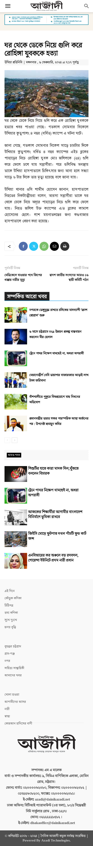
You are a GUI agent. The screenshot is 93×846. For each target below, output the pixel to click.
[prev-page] (7, 440)
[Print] (64, 246)
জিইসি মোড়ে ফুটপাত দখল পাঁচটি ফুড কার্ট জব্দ (57, 536)
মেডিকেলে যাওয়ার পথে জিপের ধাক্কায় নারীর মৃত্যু (23, 277)
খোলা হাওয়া (12, 694)
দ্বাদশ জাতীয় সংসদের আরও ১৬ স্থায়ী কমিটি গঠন (69, 277)
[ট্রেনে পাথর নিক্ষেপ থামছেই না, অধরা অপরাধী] (16, 358)
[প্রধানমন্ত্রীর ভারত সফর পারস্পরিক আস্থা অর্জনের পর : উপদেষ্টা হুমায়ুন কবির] (16, 423)
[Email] (54, 246)
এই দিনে (10, 591)
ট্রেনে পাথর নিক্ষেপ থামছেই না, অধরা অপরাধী (56, 353)
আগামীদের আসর (15, 701)
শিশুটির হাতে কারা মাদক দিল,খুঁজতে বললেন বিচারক (53, 471)
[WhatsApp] (44, 246)
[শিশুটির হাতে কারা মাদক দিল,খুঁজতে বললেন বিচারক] (16, 474)
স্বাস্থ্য (7, 716)
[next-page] (14, 440)
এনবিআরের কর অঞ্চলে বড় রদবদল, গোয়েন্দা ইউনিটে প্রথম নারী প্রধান (53, 558)
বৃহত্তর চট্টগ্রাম (13, 646)
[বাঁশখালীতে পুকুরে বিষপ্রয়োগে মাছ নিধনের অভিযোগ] (16, 402)
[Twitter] (33, 246)
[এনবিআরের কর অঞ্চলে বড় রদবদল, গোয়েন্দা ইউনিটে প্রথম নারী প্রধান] (16, 561)
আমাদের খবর (13, 675)
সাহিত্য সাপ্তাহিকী (14, 668)
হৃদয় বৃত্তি (10, 627)
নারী (7, 709)
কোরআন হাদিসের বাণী (18, 723)
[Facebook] (23, 246)
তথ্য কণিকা (11, 612)
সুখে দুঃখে (11, 620)
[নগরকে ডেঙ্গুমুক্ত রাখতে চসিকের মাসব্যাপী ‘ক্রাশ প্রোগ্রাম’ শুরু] (16, 315)
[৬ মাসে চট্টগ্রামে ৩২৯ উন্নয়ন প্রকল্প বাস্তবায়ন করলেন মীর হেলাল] (16, 336)
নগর (7, 661)
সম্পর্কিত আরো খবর (27, 296)
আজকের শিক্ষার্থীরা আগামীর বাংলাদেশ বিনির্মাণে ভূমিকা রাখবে (55, 514)
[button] (7, 6)
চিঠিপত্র (9, 605)
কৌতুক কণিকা (13, 598)
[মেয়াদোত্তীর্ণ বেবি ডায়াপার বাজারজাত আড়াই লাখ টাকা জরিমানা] (16, 380)
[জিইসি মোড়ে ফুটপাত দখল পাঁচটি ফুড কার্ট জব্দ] (16, 539)
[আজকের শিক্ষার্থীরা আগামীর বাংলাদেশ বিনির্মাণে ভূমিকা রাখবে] (16, 517)
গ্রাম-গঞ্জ (10, 653)
